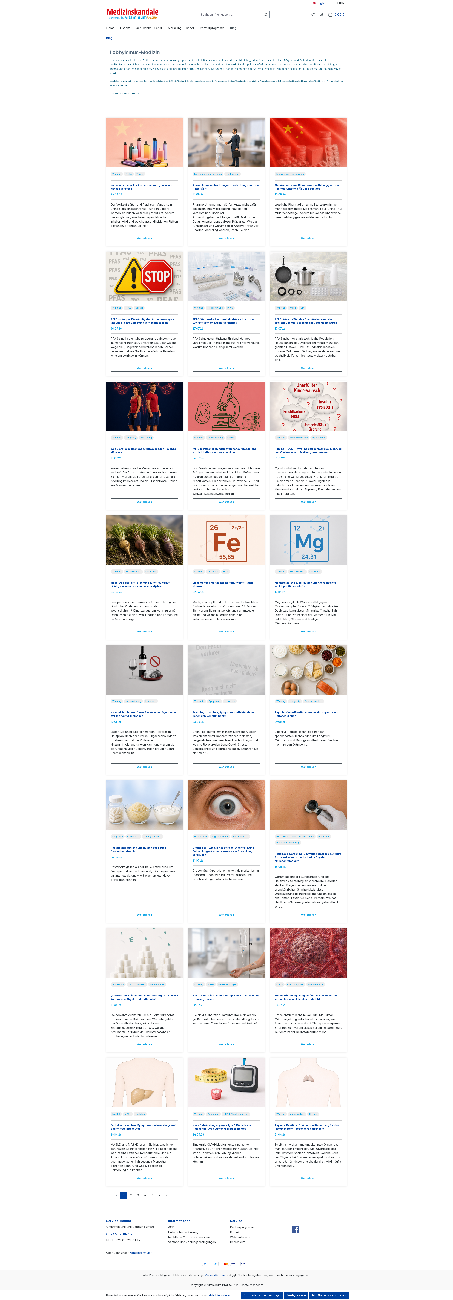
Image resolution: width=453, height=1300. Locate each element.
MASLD (116, 1114)
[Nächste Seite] (159, 1195)
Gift (302, 308)
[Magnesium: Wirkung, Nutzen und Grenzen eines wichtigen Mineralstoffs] (308, 540)
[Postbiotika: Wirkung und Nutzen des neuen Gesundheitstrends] (144, 805)
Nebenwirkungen (299, 437)
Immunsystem (297, 1114)
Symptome (214, 701)
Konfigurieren (296, 1295)
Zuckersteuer (157, 984)
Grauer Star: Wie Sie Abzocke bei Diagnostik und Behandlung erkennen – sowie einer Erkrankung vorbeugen (223, 851)
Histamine (150, 701)
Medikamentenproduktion (208, 174)
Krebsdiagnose (295, 984)
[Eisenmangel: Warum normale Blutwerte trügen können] (226, 540)
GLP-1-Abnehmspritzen (235, 1114)
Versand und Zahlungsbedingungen (192, 1242)
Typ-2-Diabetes (137, 984)
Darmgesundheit (313, 701)
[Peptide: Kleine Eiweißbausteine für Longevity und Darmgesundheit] (308, 670)
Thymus (313, 1114)
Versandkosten (215, 1275)
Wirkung (116, 174)
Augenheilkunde (220, 836)
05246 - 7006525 (120, 1234)
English (321, 3)
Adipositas (118, 984)
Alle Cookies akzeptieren (329, 1295)
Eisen (226, 571)
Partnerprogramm (242, 1227)
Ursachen (230, 701)
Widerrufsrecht (240, 1237)
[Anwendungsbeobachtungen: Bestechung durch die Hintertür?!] (226, 142)
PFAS (128, 308)
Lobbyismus (232, 174)
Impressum (237, 1242)
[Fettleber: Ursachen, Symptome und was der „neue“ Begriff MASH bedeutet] (144, 1082)
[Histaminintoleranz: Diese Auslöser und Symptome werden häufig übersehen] (144, 670)
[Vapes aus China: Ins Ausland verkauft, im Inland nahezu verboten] (144, 142)
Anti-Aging (146, 437)
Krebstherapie (315, 984)
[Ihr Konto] (322, 14)
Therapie (199, 701)
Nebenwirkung (215, 308)
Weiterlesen (144, 238)
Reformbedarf (240, 836)
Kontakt (235, 1232)
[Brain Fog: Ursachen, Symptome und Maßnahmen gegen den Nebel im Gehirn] (226, 670)
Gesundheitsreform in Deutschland (295, 836)
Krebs (129, 174)
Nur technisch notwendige (261, 1295)
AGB (171, 1227)
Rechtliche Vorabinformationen (189, 1237)
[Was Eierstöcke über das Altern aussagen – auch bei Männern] (144, 406)
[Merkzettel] (313, 14)
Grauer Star (200, 836)
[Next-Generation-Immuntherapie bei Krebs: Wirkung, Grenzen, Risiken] (226, 953)
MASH (128, 1114)
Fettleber (140, 1114)
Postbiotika (133, 836)
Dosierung (150, 571)
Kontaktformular (140, 1253)
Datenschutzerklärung (183, 1232)
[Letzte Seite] (166, 1195)
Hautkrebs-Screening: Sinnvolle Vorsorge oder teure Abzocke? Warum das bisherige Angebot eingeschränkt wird (308, 857)
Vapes (139, 174)
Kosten (231, 437)
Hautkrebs (323, 836)
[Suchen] (265, 14)
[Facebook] (295, 1221)
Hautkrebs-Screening (288, 842)
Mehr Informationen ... (221, 1295)
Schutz (139, 308)
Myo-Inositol (318, 437)
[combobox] (230, 14)
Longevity (131, 437)
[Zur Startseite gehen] (132, 13)
